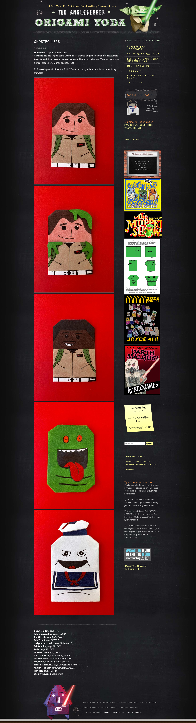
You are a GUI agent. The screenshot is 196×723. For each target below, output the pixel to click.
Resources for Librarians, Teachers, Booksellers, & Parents (142, 463)
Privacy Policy (118, 712)
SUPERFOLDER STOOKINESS (136, 125)
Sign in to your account (144, 40)
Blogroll (130, 469)
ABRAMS (107, 712)
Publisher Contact (134, 456)
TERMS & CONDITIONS (134, 712)
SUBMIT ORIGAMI (132, 139)
